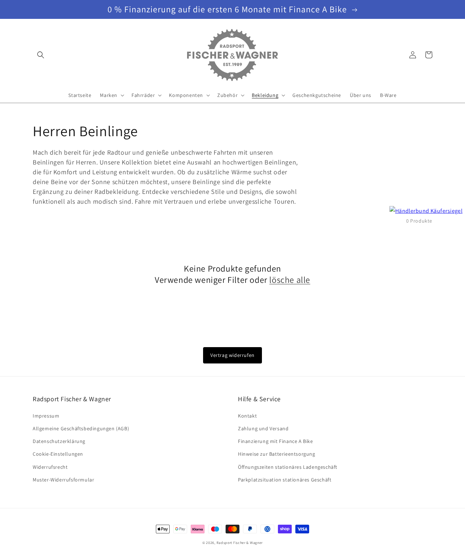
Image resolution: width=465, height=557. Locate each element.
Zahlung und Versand (263, 428)
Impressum (46, 415)
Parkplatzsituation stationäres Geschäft (284, 479)
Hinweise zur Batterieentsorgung (276, 454)
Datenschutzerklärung (59, 441)
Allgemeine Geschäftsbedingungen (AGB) (81, 428)
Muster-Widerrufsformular (63, 479)
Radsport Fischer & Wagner (240, 542)
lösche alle (289, 279)
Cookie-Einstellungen (58, 454)
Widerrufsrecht (50, 467)
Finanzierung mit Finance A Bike (275, 441)
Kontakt (247, 415)
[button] (41, 55)
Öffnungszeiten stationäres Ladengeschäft (287, 467)
